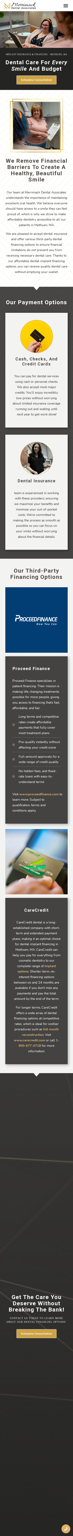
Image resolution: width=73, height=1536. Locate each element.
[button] (65, 5)
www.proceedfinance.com (39, 794)
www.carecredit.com (29, 1040)
